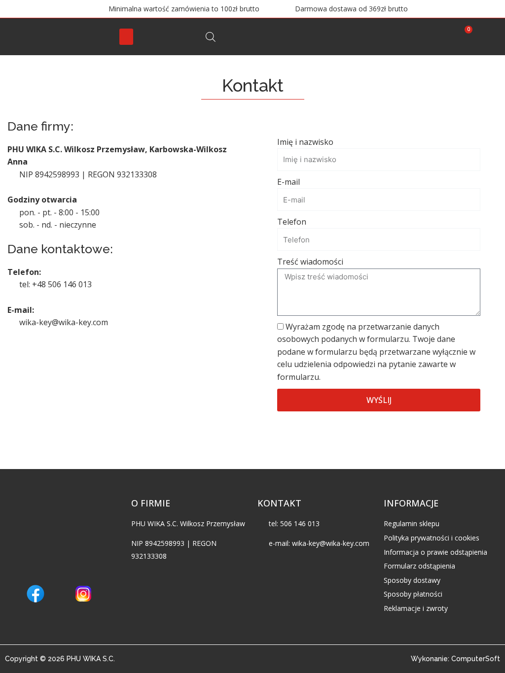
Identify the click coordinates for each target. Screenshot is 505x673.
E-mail (288, 181)
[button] (126, 37)
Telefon (291, 221)
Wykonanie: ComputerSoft (455, 659)
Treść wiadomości (310, 261)
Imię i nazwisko (305, 141)
